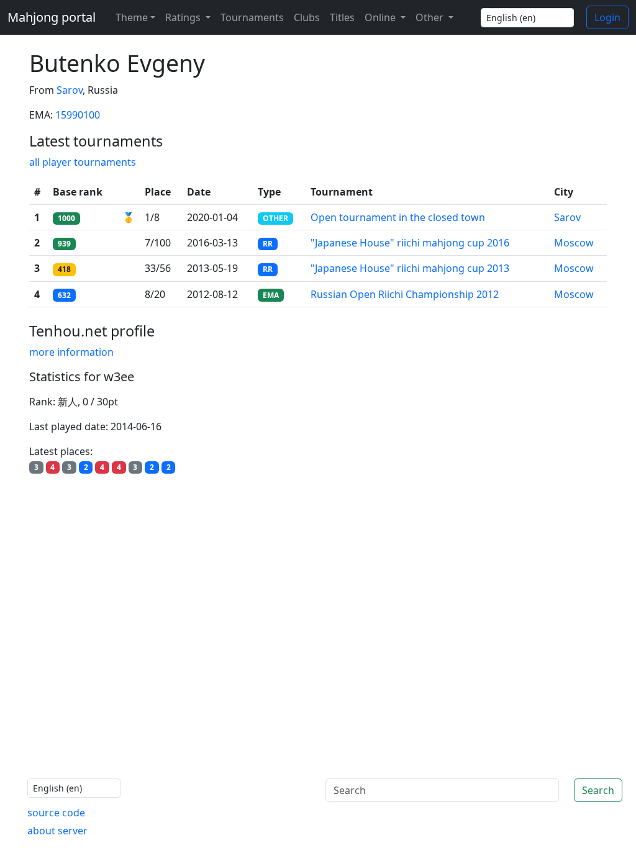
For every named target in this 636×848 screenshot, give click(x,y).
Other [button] (431, 17)
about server (57, 830)
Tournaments (252, 17)
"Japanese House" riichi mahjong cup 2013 (410, 268)
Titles (342, 17)
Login (607, 17)
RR (268, 243)
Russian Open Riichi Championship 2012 (405, 294)
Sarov (70, 90)
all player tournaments (82, 162)
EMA (271, 295)
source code (56, 812)
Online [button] (381, 17)
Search (598, 790)
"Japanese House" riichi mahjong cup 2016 (410, 243)
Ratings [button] (184, 17)
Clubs (307, 17)
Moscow (574, 243)
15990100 (77, 115)
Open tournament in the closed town (398, 217)
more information (71, 352)
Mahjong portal (51, 17)
